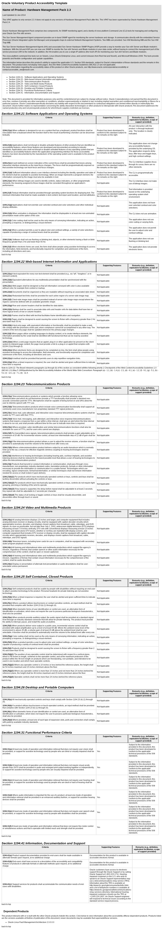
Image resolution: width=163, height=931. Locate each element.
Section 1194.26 (16, 88)
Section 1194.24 (16, 84)
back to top (6, 254)
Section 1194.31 (16, 90)
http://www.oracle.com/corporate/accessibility (107, 67)
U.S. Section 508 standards (82, 62)
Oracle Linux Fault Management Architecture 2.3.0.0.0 (31, 922)
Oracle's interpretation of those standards (121, 62)
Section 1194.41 (16, 93)
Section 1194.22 (16, 79)
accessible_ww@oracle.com (21, 70)
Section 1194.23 (16, 81)
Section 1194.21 (16, 77)
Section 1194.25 (16, 86)
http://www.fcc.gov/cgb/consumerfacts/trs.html (109, 885)
